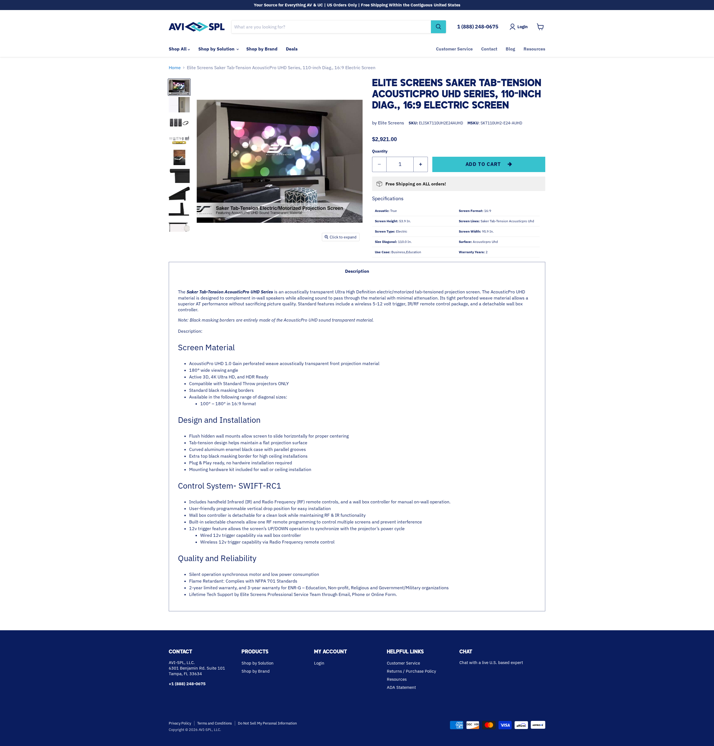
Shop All (178, 49)
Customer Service (454, 49)
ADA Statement (401, 687)
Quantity (379, 151)
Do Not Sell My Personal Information (267, 723)
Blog (510, 49)
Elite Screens (391, 122)
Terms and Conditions (214, 723)
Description (357, 271)
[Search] (438, 26)
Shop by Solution (217, 49)
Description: (353, 443)
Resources (534, 49)
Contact (489, 49)
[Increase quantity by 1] (421, 164)
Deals (292, 49)
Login (319, 663)
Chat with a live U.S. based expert (491, 662)
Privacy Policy (180, 723)
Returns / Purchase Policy (411, 671)
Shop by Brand (262, 49)
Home (175, 67)
